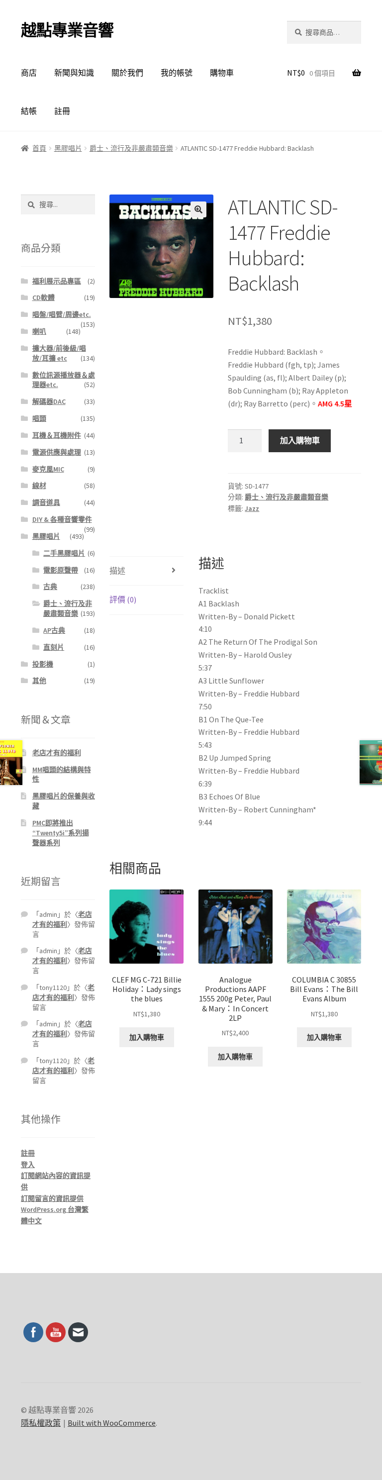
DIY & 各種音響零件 (62, 519)
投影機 (42, 664)
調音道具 (46, 502)
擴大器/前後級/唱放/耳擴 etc (59, 353)
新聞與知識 (74, 73)
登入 (28, 1164)
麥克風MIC (48, 469)
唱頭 (39, 418)
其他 (39, 680)
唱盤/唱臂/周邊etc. (61, 314)
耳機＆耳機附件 (56, 435)
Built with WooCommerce (112, 1423)
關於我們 (127, 73)
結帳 (29, 111)
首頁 (39, 148)
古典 (50, 586)
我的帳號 (176, 73)
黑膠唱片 (68, 148)
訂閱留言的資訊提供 (52, 1198)
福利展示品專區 (56, 281)
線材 (39, 485)
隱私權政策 (41, 1423)
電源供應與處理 (56, 452)
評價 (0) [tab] (122, 599)
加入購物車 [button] (146, 1037)
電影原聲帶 (60, 570)
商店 (29, 73)
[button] (198, 209)
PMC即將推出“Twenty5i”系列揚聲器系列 (60, 832)
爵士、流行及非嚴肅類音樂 (131, 148)
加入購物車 (300, 440)
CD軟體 (43, 297)
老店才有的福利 (56, 752)
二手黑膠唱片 (64, 553)
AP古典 (54, 630)
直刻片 (53, 647)
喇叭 (39, 331)
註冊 (62, 111)
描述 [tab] (117, 571)
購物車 (222, 73)
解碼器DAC (49, 401)
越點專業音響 (67, 30)
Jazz (252, 508)
